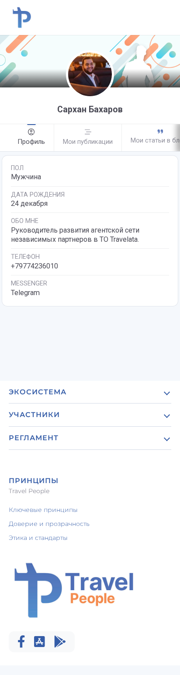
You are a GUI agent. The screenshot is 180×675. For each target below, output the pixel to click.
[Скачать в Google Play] (60, 642)
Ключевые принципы (43, 510)
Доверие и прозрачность (49, 524)
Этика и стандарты (38, 538)
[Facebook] (21, 642)
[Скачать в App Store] (39, 642)
